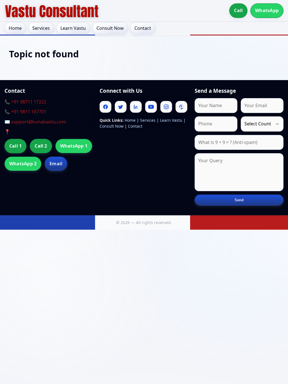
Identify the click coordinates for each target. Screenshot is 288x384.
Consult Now (110, 28)
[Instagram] (166, 107)
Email (56, 164)
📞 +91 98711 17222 (25, 102)
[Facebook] (105, 107)
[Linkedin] (136, 107)
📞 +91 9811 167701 (25, 112)
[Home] (51, 11)
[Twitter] (121, 107)
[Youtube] (151, 107)
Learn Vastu (73, 28)
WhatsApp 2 (23, 164)
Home (15, 28)
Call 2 (41, 146)
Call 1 (15, 146)
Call (238, 10)
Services (41, 28)
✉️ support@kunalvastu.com (35, 122)
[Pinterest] (181, 107)
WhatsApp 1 (73, 146)
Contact (142, 28)
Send (239, 200)
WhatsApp (267, 10)
